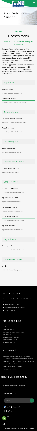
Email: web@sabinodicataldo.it (15, 307)
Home (6, 13)
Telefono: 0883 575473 (12, 304)
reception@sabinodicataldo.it (12, 132)
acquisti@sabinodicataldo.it (11, 152)
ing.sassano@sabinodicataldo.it (12, 202)
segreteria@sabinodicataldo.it (12, 93)
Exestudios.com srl (27, 429)
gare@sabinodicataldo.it (10, 172)
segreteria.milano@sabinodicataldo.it (14, 102)
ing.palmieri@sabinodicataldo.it (12, 230)
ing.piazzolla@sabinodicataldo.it (13, 220)
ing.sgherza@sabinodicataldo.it (12, 211)
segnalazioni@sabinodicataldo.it (13, 250)
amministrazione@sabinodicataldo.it (14, 123)
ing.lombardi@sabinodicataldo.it (13, 192)
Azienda (15, 13)
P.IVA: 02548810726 (11, 310)
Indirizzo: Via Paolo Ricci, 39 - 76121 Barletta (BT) (17, 300)
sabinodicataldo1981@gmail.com (13, 270)
